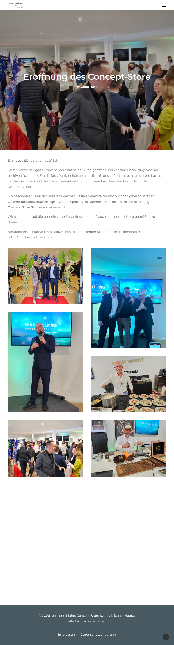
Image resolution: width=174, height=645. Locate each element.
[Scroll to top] (166, 637)
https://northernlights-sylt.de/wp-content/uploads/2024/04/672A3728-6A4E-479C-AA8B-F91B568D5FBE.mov (87, 503)
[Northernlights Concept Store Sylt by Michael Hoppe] (15, 5)
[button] (164, 5)
